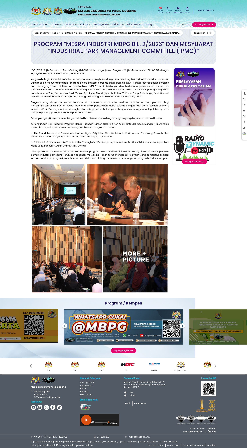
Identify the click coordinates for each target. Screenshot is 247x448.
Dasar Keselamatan (194, 445)
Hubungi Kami (168, 11)
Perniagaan (100, 24)
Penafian (211, 445)
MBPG (55, 24)
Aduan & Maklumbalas (178, 11)
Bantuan (84, 391)
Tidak (133, 395)
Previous (64, 326)
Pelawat (116, 24)
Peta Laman (187, 11)
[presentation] (31, 366)
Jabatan (69, 24)
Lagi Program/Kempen (123, 350)
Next (182, 326)
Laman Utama (39, 24)
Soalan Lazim (160, 11)
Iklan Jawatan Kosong (139, 24)
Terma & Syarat (156, 445)
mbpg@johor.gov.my (139, 436)
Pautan (83, 388)
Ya (131, 392)
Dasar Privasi (173, 445)
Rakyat (84, 24)
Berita (79, 32)
